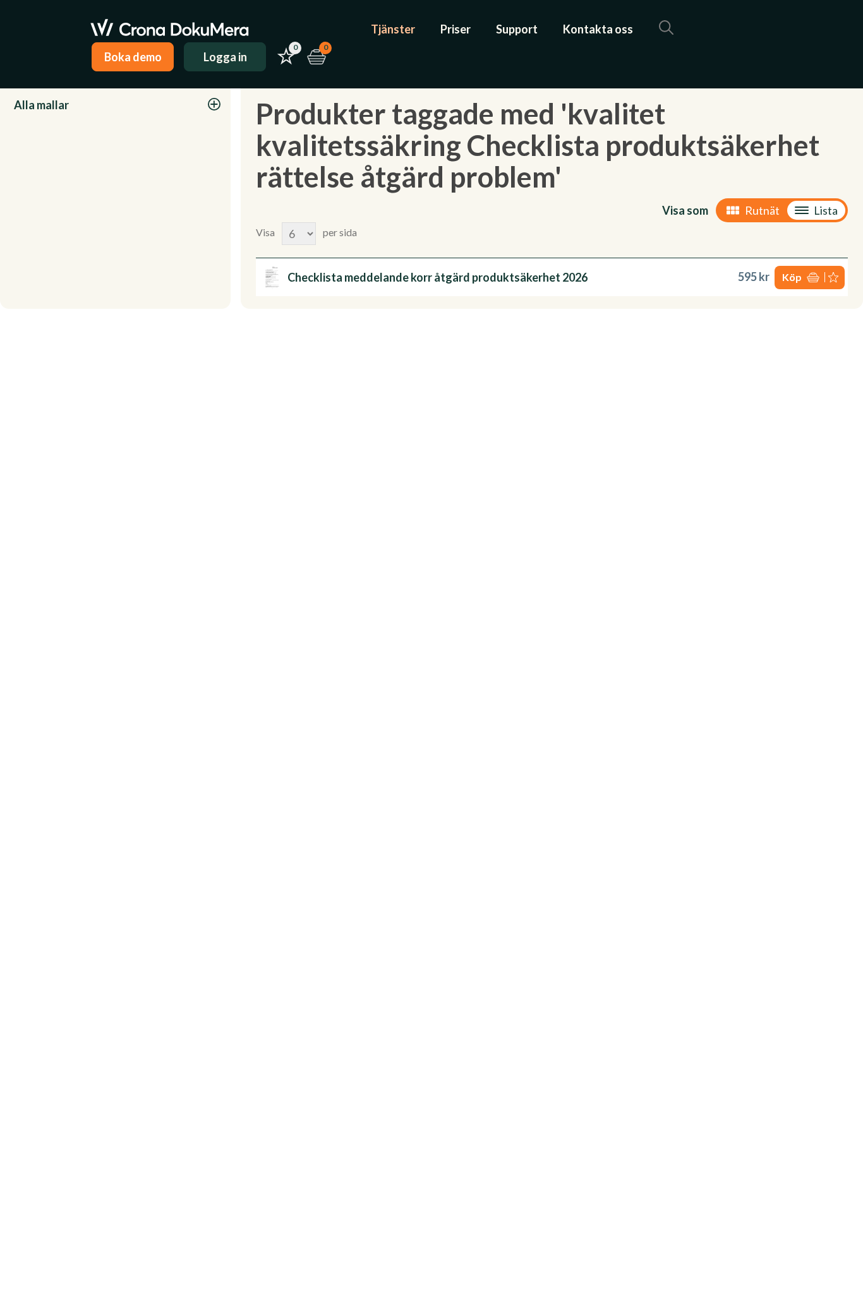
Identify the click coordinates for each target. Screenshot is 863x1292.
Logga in (225, 57)
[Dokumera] (170, 29)
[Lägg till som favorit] (834, 277)
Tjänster (393, 29)
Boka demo (133, 57)
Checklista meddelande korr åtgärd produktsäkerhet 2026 (437, 277)
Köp (792, 277)
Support (517, 29)
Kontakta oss (598, 29)
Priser (455, 29)
